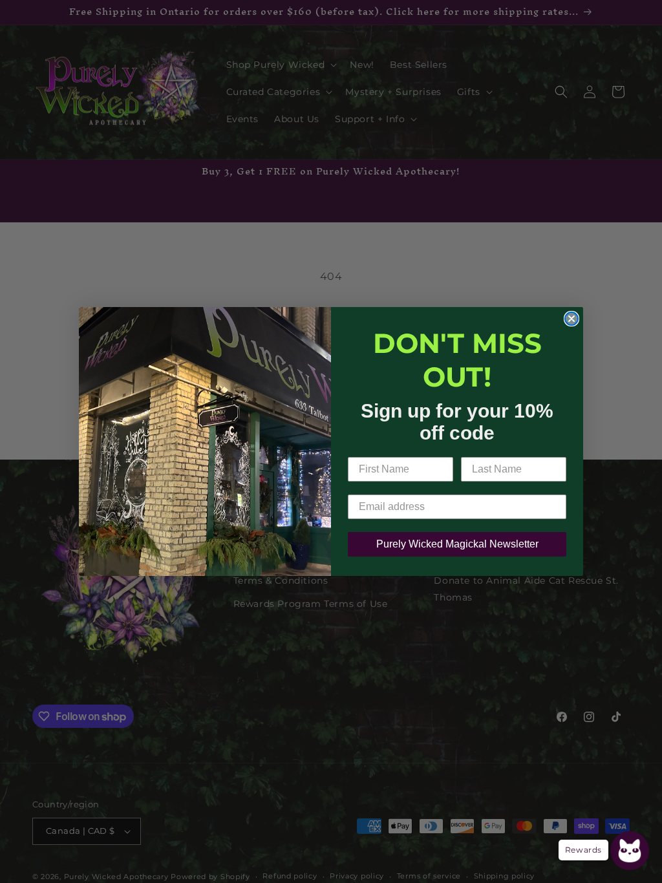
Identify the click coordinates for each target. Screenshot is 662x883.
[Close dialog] (571, 318)
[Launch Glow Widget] (629, 850)
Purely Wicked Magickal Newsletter (457, 543)
